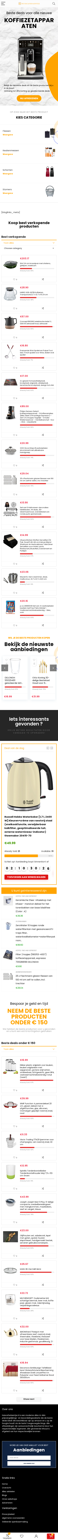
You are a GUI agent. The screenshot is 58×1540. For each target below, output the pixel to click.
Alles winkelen (8, 1491)
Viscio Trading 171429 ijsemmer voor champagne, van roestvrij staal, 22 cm (37, 1142)
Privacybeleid (8, 1514)
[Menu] (3, 3)
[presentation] (4, 668)
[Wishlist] (21, 1536)
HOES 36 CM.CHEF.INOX (30, 1269)
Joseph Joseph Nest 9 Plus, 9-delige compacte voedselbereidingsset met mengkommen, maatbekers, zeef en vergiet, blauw (37, 1206)
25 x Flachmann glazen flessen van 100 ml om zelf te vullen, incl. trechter (36, 479)
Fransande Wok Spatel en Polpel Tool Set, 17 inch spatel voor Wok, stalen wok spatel (37, 352)
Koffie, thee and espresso (26, 896)
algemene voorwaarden (13, 1518)
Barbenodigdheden (23, 972)
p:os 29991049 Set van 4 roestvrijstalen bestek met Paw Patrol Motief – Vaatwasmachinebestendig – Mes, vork (37, 609)
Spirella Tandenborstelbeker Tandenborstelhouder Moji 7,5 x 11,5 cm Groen (36, 1173)
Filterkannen (21, 921)
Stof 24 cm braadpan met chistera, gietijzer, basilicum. (35, 264)
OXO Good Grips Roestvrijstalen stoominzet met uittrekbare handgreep (34, 450)
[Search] (54, 3)
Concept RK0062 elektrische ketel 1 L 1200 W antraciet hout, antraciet (35, 322)
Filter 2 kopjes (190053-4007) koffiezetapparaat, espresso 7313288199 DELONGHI (31, 958)
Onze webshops (9, 1499)
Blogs (4, 1495)
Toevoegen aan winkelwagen (26, 872)
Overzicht (6, 1487)
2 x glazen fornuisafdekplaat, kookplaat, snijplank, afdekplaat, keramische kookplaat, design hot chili (37, 383)
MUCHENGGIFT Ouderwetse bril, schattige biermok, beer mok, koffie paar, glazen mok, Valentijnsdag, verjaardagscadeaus (37, 1302)
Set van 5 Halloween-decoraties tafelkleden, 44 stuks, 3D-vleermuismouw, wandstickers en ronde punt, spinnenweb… (34, 510)
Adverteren (7, 1502)
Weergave (8, 134)
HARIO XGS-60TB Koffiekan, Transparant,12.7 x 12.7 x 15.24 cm (34, 293)
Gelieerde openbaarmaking (15, 1521)
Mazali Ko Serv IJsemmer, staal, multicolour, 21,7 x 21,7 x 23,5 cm (33, 578)
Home (5, 1484)
